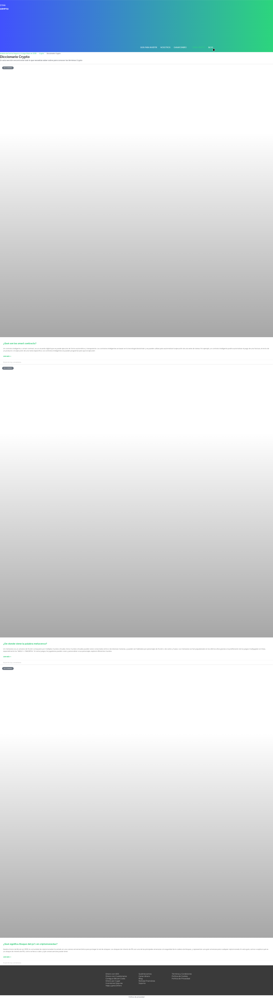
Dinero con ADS (112, 974)
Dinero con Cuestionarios (116, 976)
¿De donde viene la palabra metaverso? (25, 643)
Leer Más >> (7, 356)
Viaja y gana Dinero (114, 986)
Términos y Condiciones (182, 974)
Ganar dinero (144, 976)
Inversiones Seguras (114, 983)
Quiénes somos (145, 974)
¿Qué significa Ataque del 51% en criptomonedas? (30, 944)
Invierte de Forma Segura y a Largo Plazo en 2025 (18, 53)
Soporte (142, 983)
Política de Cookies (180, 976)
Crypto (41, 53)
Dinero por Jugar (113, 981)
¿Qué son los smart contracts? (19, 343)
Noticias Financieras (147, 981)
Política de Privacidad (181, 979)
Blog (141, 979)
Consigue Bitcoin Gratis (115, 979)
